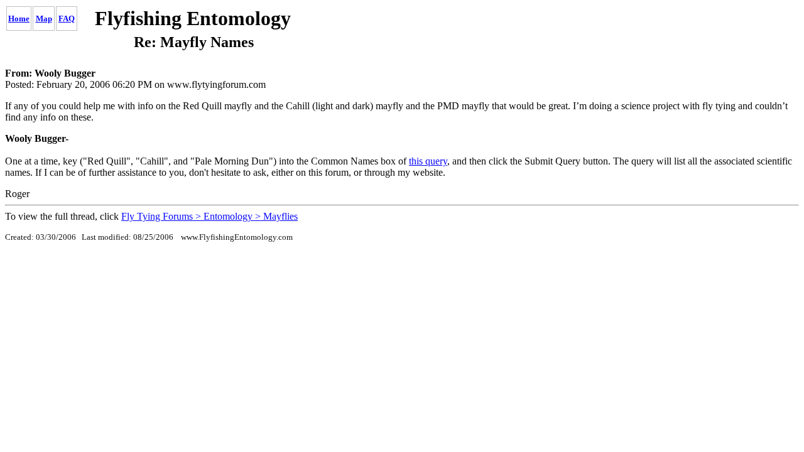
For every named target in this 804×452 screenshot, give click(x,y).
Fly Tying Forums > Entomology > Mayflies (209, 216)
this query (428, 161)
